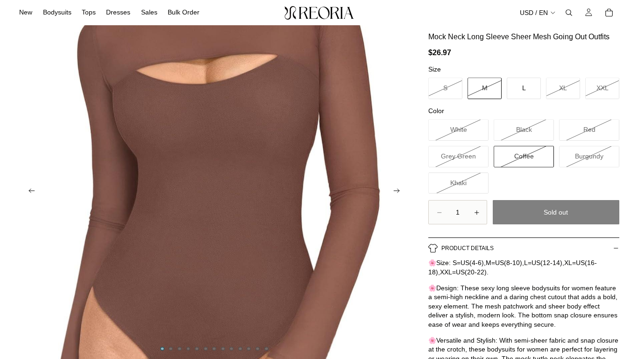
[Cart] (609, 12)
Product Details (467, 248)
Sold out (556, 212)
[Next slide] (399, 192)
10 (240, 349)
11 (249, 349)
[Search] (569, 12)
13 (266, 349)
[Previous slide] (29, 192)
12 (258, 349)
